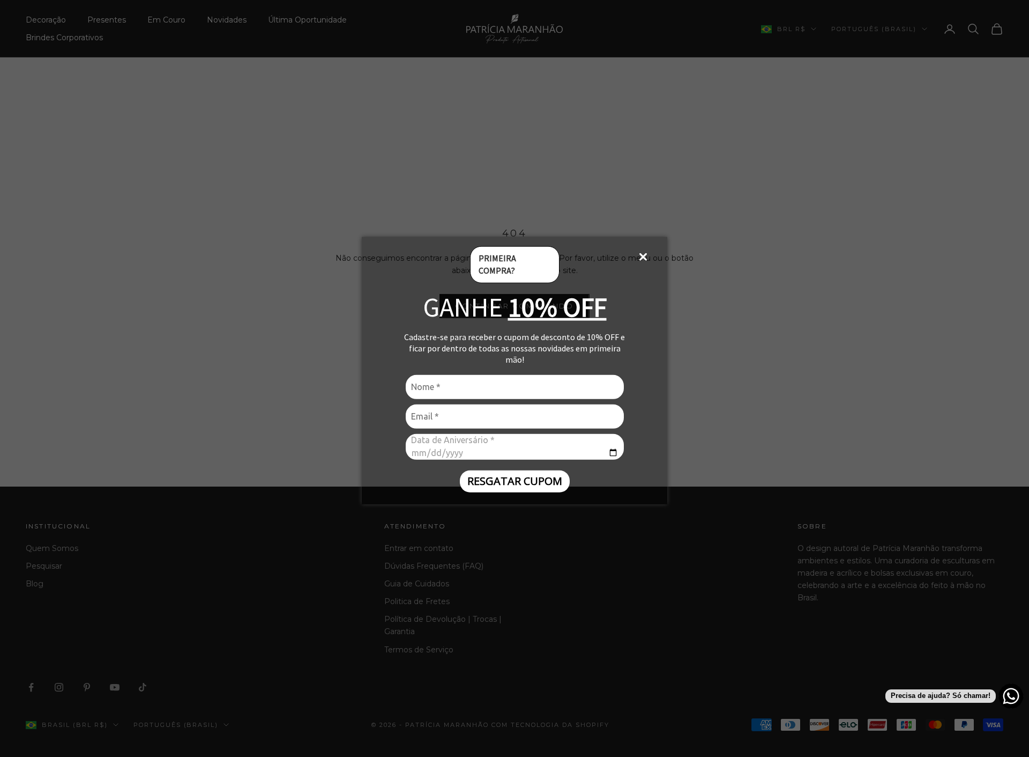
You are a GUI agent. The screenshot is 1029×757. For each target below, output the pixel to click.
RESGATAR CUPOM (514, 481)
